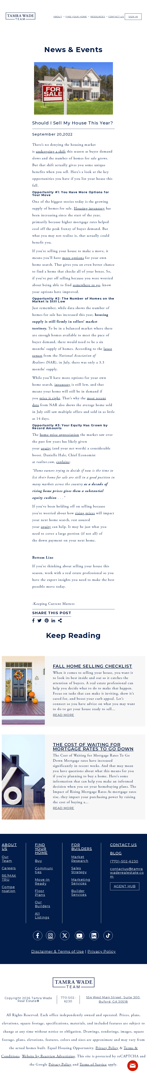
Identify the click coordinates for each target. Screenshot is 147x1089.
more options (73, 258)
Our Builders (42, 904)
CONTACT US (116, 16)
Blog (116, 853)
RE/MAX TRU (9, 878)
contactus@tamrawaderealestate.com (127, 873)
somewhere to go (86, 285)
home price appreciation (59, 435)
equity (46, 448)
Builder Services (79, 893)
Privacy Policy (101, 951)
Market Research (79, 859)
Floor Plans (40, 893)
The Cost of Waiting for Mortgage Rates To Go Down (93, 746)
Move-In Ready (42, 882)
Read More (63, 715)
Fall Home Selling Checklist (92, 666)
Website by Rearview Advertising (48, 1056)
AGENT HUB (125, 886)
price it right (49, 398)
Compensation (9, 889)
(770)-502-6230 (124, 861)
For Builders (81, 847)
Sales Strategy (79, 870)
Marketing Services (80, 882)
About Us (9, 847)
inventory (62, 384)
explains (62, 462)
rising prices (85, 513)
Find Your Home (76, 16)
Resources (98, 16)
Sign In (133, 16)
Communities (44, 870)
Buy (38, 861)
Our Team (7, 859)
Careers (9, 868)
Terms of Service (93, 1064)
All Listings (42, 916)
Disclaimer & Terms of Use (57, 951)
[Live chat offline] (132, 1065)
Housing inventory (89, 208)
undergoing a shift (51, 151)
